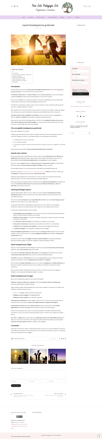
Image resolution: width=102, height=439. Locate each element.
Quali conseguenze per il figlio (19, 79)
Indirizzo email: (79, 80)
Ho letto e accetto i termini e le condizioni (80, 90)
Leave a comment (53, 338)
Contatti (77, 17)
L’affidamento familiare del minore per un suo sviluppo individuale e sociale (38, 361)
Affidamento (16, 292)
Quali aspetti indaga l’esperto (19, 77)
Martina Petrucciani (20, 338)
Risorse (62, 17)
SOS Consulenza (52, 17)
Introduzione (15, 73)
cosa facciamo (40, 17)
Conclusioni (14, 82)
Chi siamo (30, 17)
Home (23, 17)
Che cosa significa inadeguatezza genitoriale (22, 74)
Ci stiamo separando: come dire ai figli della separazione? (54, 396)
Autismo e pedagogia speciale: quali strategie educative (79, 126)
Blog (69, 17)
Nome (76, 68)
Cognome (77, 74)
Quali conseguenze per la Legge (19, 80)
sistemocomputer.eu (26, 436)
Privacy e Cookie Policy (36, 412)
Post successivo (58, 393)
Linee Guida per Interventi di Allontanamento (33, 171)
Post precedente (18, 393)
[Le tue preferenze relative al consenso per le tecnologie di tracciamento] (99, 436)
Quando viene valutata (17, 76)
